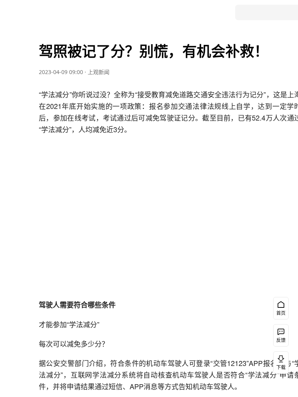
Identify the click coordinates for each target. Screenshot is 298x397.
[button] (19, 77)
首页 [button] (281, 313)
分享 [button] (19, 169)
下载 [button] (281, 367)
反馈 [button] (281, 340)
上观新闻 (98, 72)
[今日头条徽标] (28, 12)
